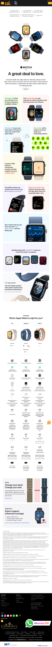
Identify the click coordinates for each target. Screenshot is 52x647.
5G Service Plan (4, 605)
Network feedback (19, 602)
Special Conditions (20, 633)
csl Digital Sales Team (20, 598)
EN (50, 1)
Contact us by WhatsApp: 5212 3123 (38, 596)
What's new (3, 596)
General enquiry (19, 596)
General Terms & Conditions (10, 633)
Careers (40, 635)
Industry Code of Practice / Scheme (38, 633)
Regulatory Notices (41, 632)
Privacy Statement (24, 632)
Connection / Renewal (5, 603)
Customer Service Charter (14, 635)
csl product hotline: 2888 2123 (36, 595)
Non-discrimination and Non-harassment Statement (28, 635)
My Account (3, 602)
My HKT (2, 600)
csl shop (17, 600)
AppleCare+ (39, 15)
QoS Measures (28, 633)
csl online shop (4, 598)
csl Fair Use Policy (33, 632)
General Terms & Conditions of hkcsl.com (12, 632)
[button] (50, 3)
